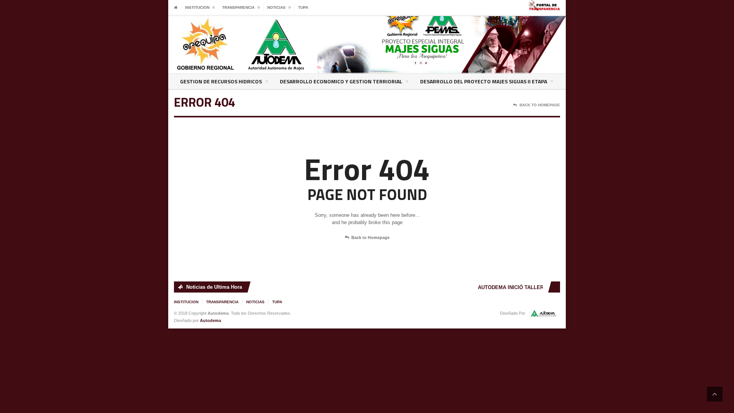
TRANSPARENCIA (222, 302)
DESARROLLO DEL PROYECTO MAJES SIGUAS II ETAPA (483, 81)
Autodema (210, 320)
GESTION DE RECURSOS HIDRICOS (221, 81)
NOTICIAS (255, 302)
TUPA (303, 7)
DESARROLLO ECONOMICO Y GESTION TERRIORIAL (341, 81)
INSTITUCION (186, 302)
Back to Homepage (370, 237)
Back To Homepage (540, 105)
